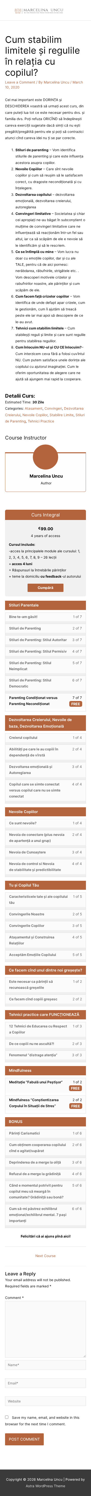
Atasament (33, 408)
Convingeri (53, 408)
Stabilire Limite (62, 415)
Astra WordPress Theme (45, 1486)
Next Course (45, 1256)
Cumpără (45, 588)
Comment (14, 1298)
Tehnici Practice (41, 421)
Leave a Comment (20, 82)
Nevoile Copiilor (35, 415)
